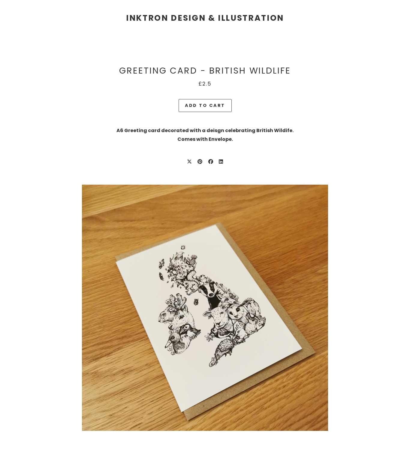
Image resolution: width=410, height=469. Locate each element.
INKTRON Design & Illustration (205, 17)
